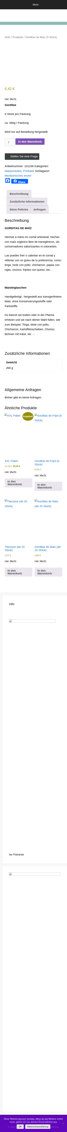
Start (7, 37)
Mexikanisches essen (18, 175)
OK (20, 1126)
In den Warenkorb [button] (14, 483)
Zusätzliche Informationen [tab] (27, 201)
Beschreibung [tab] (19, 193)
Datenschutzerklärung (37, 1126)
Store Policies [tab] (19, 209)
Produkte (18, 37)
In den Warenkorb (30, 141)
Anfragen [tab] (39, 209)
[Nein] (63, 1123)
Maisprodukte (13, 171)
